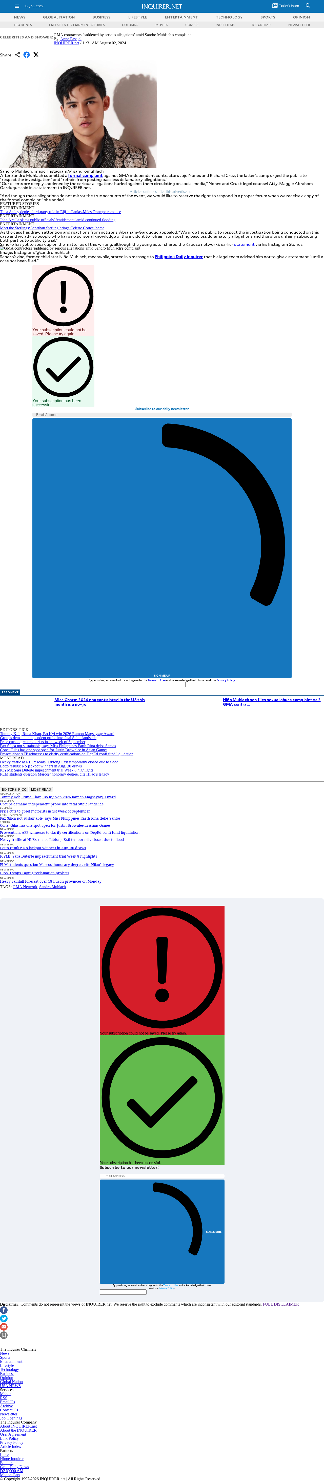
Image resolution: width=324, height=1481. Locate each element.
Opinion (6, 1377)
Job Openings (11, 1418)
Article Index (10, 1446)
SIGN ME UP (162, 675)
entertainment (181, 17)
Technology (9, 1369)
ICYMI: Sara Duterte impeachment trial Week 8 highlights (46, 770)
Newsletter (8, 1414)
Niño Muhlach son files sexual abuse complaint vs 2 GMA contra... (272, 702)
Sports (5, 1357)
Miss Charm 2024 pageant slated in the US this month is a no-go (99, 702)
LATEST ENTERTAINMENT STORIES (77, 25)
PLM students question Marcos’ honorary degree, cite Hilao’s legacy (54, 774)
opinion (301, 17)
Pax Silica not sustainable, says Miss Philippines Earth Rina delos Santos (58, 746)
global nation (59, 17)
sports (268, 17)
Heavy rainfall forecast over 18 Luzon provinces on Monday (51, 881)
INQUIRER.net (66, 43)
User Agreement (13, 1434)
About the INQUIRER (18, 1430)
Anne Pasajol (71, 39)
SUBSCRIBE (214, 1232)
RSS (3, 1398)
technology (229, 17)
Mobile (5, 1394)
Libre (4, 1454)
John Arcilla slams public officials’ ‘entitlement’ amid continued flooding (57, 220)
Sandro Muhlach (52, 887)
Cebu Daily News (14, 1467)
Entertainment (11, 1361)
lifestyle (137, 17)
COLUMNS (130, 25)
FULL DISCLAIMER (281, 1304)
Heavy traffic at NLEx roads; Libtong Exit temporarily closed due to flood (59, 762)
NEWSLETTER (299, 25)
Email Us (7, 1402)
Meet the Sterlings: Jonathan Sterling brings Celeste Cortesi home (52, 228)
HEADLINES (23, 25)
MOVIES (161, 25)
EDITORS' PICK (14, 790)
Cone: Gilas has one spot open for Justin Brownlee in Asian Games (53, 750)
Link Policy (9, 1438)
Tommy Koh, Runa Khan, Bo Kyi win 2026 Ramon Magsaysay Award (57, 734)
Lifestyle (7, 1365)
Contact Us (9, 1410)
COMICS (191, 25)
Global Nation (11, 1381)
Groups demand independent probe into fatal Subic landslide (48, 738)
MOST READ (41, 790)
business (101, 17)
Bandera (6, 1462)
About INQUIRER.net (18, 1426)
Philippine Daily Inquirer (179, 256)
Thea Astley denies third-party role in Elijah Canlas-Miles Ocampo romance (60, 212)
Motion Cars (10, 1475)
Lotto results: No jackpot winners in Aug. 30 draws (41, 766)
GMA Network (25, 887)
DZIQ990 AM (11, 1471)
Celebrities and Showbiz (27, 37)
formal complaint (85, 175)
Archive (6, 1406)
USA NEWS (10, 1386)
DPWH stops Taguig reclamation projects (34, 872)
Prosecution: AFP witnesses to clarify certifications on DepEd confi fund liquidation (66, 754)
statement (244, 244)
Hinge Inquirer (12, 1458)
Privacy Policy (225, 680)
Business (7, 1373)
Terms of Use (157, 680)
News (19, 17)
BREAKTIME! (261, 25)
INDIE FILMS (225, 25)
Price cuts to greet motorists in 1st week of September (42, 742)
